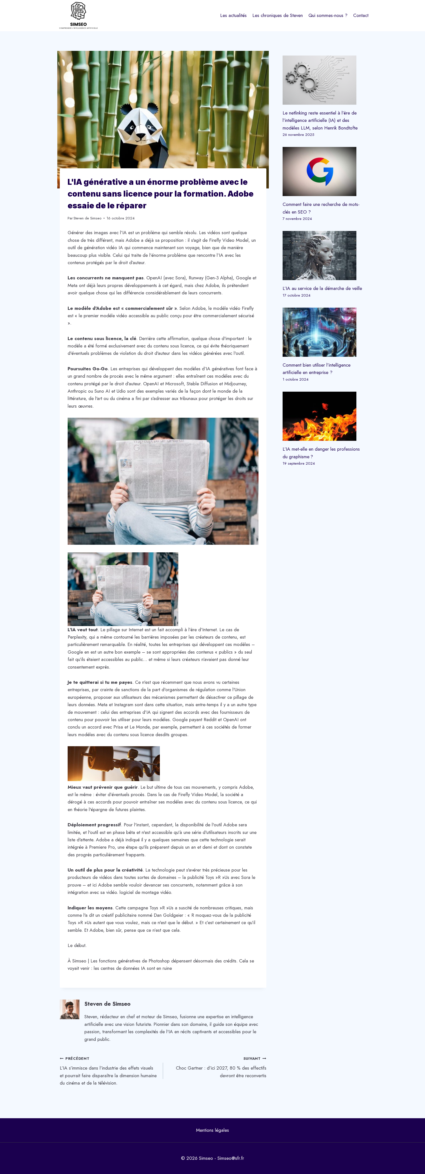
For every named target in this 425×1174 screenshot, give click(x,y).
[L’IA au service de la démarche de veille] (324, 255)
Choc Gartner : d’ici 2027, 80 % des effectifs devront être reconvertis (221, 1067)
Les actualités (233, 15)
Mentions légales (212, 1130)
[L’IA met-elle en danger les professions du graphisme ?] (324, 416)
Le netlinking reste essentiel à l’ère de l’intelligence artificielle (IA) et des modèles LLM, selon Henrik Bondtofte (320, 120)
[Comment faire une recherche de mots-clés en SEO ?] (324, 171)
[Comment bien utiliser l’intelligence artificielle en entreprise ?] (324, 332)
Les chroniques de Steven (277, 15)
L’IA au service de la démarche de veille (322, 288)
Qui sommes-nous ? (328, 15)
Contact (360, 15)
